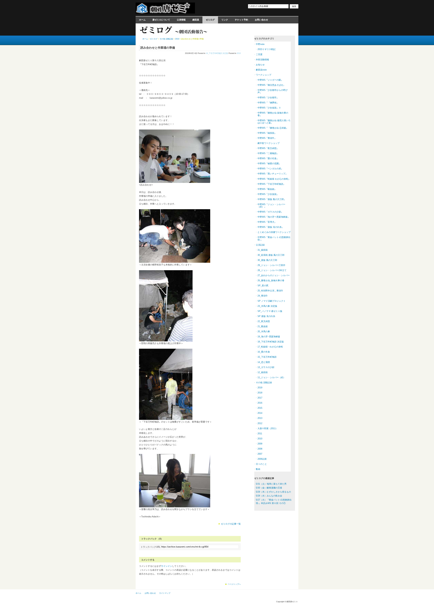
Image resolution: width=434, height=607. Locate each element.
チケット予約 (241, 19)
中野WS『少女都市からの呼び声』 (273, 91)
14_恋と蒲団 (264, 362)
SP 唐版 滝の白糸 (266, 316)
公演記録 (260, 245)
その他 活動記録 (166, 39)
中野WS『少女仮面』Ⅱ (269, 107)
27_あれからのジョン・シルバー (274, 275)
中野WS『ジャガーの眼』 (270, 80)
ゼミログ (210, 19)
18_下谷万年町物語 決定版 (217, 53)
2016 (260, 403)
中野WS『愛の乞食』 (268, 158)
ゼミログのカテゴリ (264, 38)
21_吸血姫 (263, 326)
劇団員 (195, 19)
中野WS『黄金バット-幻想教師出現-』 (274, 238)
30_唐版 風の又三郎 (267, 260)
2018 (260, 392)
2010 (239, 53)
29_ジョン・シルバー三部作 (271, 265)
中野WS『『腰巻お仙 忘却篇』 (273, 128)
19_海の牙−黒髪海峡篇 (269, 336)
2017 (260, 397)
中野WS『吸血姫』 (267, 189)
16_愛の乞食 (264, 352)
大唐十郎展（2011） (268, 428)
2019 (260, 387)
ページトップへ (234, 584)
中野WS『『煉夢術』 (268, 102)
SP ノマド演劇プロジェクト (271, 301)
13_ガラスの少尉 (266, 367)
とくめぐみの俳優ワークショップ (274, 232)
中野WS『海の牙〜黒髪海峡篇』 (274, 217)
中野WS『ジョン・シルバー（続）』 (271, 205)
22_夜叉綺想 (264, 321)
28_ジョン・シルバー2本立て (272, 270)
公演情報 (181, 19)
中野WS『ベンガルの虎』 (270, 168)
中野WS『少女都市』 (268, 97)
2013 (260, 418)
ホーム (142, 19)
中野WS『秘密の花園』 (269, 163)
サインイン (166, 566)
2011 (260, 433)
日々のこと (261, 464)
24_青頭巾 (263, 295)
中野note (260, 44)
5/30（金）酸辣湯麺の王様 (269, 487)
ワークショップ (263, 75)
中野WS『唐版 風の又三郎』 (272, 199)
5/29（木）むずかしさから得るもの (273, 492)
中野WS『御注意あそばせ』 (271, 85)
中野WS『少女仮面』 (268, 194)
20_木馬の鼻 (264, 331)
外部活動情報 (262, 59)
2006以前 (262, 459)
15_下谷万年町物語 (267, 357)
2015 (260, 408)
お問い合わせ (261, 19)
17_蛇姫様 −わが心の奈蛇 (270, 346)
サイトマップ (164, 593)
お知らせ (260, 64)
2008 (260, 448)
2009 (260, 443)
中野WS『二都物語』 (268, 153)
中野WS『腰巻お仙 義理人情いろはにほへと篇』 (274, 121)
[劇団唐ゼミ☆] (165, 12)
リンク (224, 19)
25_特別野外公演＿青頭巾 (270, 290)
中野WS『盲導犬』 (267, 222)
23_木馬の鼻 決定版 (267, 306)
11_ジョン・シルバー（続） (271, 377)
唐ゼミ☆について (161, 19)
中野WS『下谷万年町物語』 (271, 184)
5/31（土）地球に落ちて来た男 (271, 484)
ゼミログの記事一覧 (231, 524)
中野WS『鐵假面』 (267, 133)
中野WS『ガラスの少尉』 (270, 212)
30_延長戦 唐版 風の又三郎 (271, 255)
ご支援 (259, 54)
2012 (260, 423)
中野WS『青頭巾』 (267, 138)
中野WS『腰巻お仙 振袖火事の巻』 (273, 114)
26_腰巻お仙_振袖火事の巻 (271, 280)
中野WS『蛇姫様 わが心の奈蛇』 (274, 179)
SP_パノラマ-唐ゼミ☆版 (270, 311)
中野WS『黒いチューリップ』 (273, 173)
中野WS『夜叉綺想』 (268, 148)
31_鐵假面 (263, 250)
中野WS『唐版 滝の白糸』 (271, 227)
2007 (260, 454)
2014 (260, 413)
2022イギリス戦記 (266, 49)
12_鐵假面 (263, 372)
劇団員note (261, 69)
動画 (258, 469)
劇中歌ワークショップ (269, 143)
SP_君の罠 (263, 285)
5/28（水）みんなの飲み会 (269, 495)
